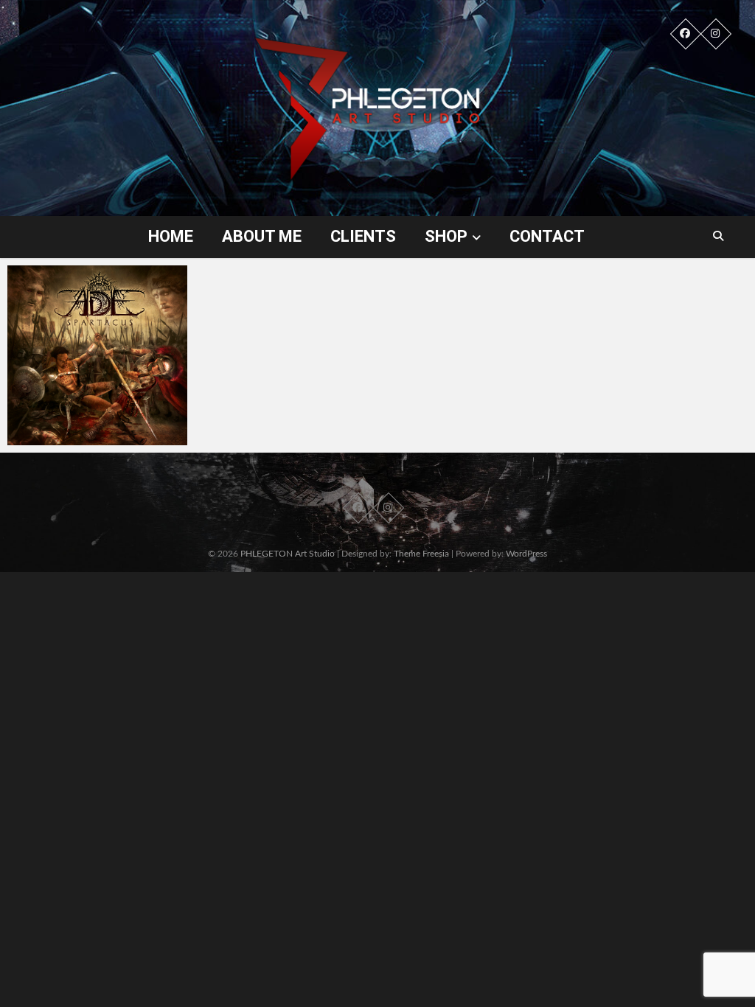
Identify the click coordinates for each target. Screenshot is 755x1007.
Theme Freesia (421, 553)
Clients (363, 236)
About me (262, 236)
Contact (547, 236)
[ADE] (97, 355)
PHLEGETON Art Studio (287, 553)
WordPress (526, 553)
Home (170, 236)
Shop (446, 236)
